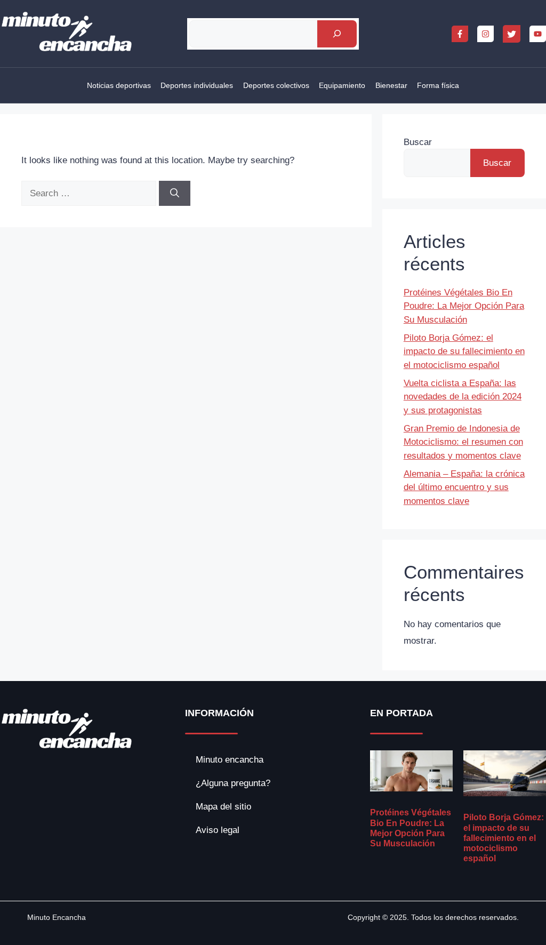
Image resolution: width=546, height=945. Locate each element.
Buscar (418, 142)
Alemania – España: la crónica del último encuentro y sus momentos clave (464, 487)
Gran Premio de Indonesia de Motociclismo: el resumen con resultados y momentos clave (463, 442)
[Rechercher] (336, 33)
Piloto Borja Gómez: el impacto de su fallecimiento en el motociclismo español (464, 351)
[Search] (174, 193)
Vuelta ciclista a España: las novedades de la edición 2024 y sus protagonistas (462, 396)
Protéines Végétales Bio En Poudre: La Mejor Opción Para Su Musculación (464, 306)
